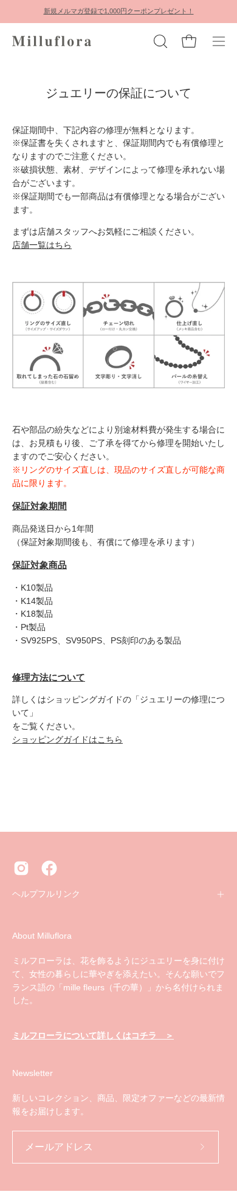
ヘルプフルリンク (46, 894)
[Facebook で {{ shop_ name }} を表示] (49, 868)
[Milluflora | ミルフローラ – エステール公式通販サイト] (51, 41)
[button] (159, 41)
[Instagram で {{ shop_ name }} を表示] (21, 868)
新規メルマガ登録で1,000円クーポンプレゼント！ (119, 11)
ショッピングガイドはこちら (67, 739)
